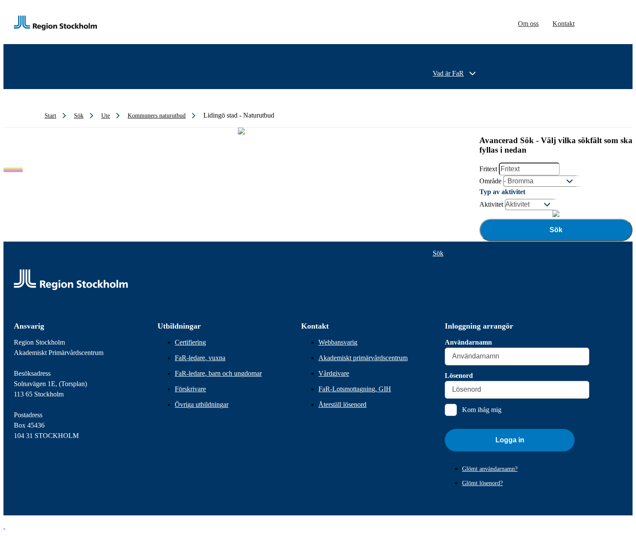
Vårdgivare (333, 373)
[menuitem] (455, 73)
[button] (4, 526)
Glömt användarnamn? (489, 469)
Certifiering (190, 342)
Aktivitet (491, 204)
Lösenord (459, 375)
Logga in (509, 440)
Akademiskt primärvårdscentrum (363, 357)
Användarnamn (468, 342)
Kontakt (563, 23)
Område (490, 181)
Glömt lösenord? (482, 483)
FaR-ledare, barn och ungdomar (218, 373)
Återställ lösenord (342, 404)
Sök (555, 229)
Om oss (528, 23)
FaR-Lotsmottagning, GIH (354, 389)
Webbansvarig (337, 342)
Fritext (488, 169)
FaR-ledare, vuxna (200, 357)
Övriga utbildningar (201, 404)
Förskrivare (190, 389)
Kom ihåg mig (481, 409)
